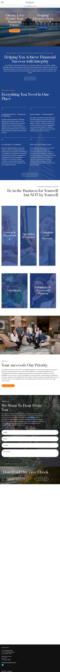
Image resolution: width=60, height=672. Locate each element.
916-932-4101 (8, 650)
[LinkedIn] (3, 665)
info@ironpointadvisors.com (9, 662)
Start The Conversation (12, 461)
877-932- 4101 (10, 652)
